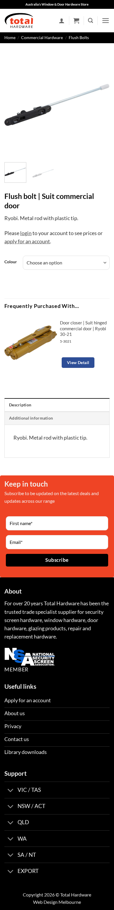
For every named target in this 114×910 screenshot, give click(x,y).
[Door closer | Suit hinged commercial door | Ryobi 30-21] (30, 342)
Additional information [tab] (31, 417)
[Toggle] (10, 790)
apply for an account (27, 241)
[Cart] (76, 20)
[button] (106, 20)
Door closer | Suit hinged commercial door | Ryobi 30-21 (83, 328)
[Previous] (13, 104)
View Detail (78, 362)
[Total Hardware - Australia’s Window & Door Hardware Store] (19, 21)
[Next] (100, 104)
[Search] (90, 20)
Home (9, 37)
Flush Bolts (79, 37)
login (26, 233)
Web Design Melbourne (57, 902)
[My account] (62, 20)
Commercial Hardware (42, 37)
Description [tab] (20, 404)
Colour (10, 262)
